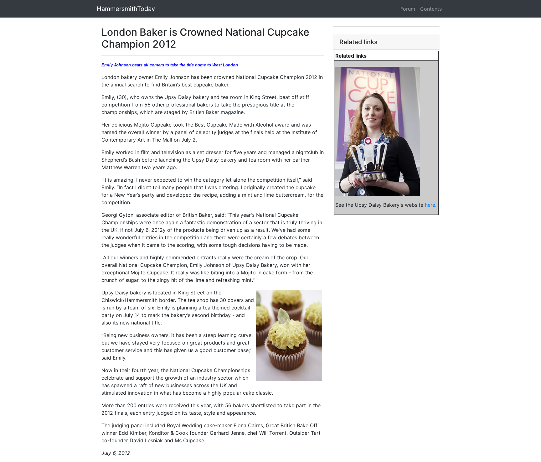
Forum (407, 9)
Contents (431, 9)
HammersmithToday (126, 9)
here (430, 205)
